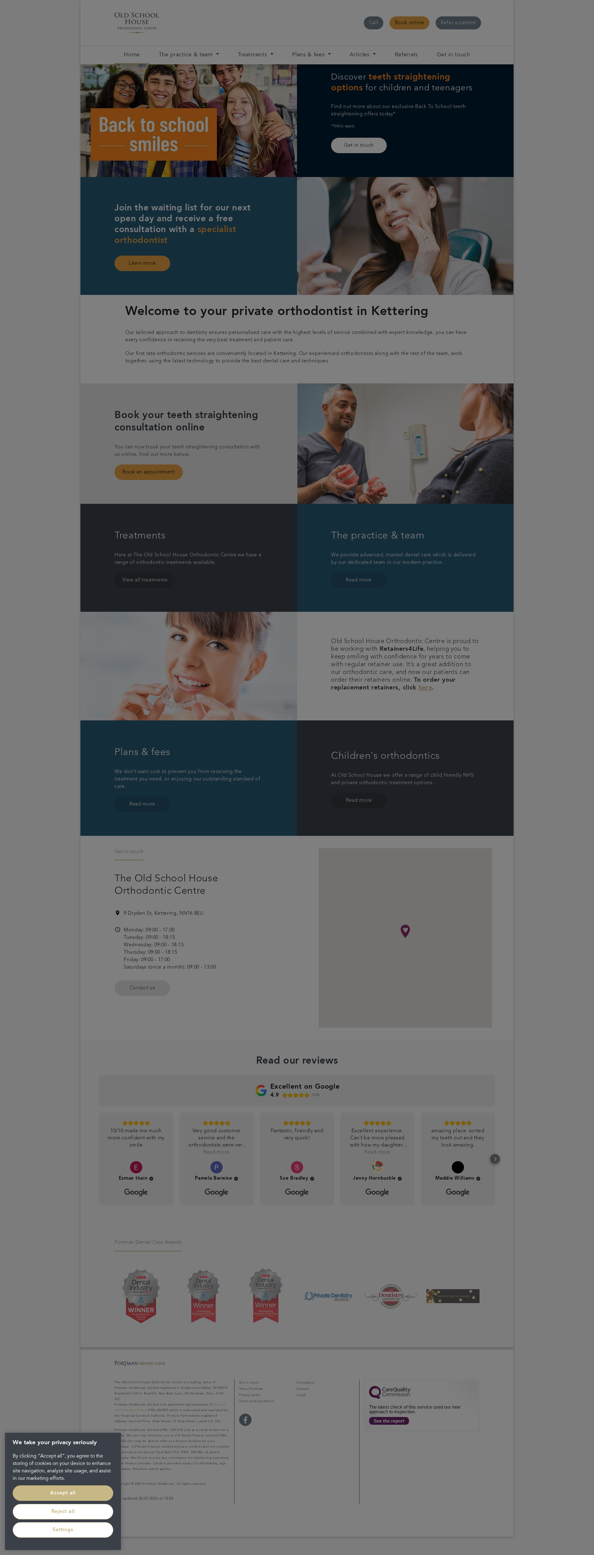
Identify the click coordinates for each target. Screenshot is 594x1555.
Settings (63, 1529)
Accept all (63, 1493)
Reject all (63, 1511)
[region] (63, 1491)
